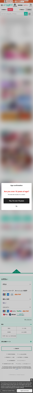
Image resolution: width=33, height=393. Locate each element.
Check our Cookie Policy (8, 390)
